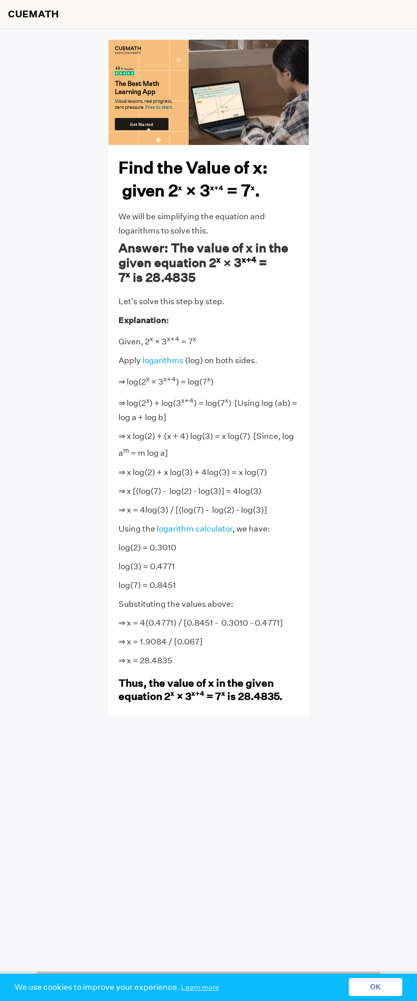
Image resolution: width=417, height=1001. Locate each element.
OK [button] (375, 987)
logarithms (163, 360)
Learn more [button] (200, 987)
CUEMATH (33, 14)
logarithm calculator (194, 529)
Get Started (141, 124)
